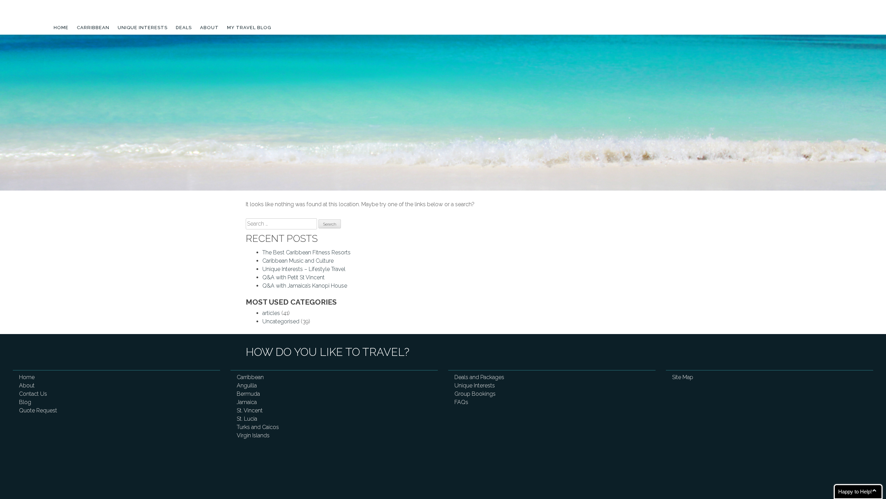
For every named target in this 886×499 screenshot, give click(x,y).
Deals (184, 27)
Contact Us (33, 394)
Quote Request (38, 410)
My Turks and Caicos (95, 14)
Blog (25, 402)
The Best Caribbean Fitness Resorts (306, 252)
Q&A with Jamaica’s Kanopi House (304, 285)
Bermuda (248, 394)
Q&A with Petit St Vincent (293, 277)
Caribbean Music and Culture (298, 260)
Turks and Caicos (258, 427)
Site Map (682, 377)
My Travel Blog (249, 27)
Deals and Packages (479, 377)
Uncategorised (280, 321)
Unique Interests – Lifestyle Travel (303, 269)
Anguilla (247, 385)
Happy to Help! (855, 491)
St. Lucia (247, 418)
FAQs (461, 402)
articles (271, 313)
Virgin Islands (253, 435)
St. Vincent (250, 410)
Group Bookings (475, 394)
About (209, 27)
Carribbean (93, 27)
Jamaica (247, 402)
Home (61, 27)
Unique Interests (143, 27)
